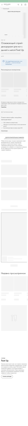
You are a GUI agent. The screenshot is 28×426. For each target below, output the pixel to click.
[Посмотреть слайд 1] (6, 36)
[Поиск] (18, 5)
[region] (14, 25)
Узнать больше (4, 130)
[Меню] (2, 5)
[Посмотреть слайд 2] (9, 36)
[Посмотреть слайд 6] (22, 36)
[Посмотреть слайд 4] (15, 36)
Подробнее (3, 107)
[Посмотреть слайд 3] (12, 36)
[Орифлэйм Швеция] (7, 4)
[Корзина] (25, 4)
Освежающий (6, 8)
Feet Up (3, 40)
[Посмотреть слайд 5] (18, 36)
